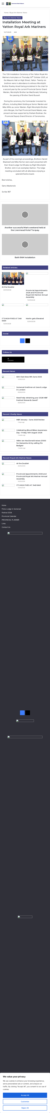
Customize (25, 1102)
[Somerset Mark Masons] (15, 4)
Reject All (25, 1108)
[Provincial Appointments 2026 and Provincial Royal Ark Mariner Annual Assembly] (37, 280)
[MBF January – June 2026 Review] (8, 423)
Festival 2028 (7, 513)
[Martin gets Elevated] (37, 310)
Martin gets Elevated (35, 318)
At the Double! (8, 287)
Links (4, 523)
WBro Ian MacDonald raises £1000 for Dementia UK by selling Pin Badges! (31, 443)
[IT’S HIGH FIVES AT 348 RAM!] (13, 310)
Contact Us (6, 527)
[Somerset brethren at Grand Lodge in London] (8, 390)
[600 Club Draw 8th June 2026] (8, 380)
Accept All (25, 1095)
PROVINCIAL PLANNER (10, 520)
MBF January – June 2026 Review (30, 420)
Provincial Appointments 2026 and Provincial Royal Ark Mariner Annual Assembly (37, 293)
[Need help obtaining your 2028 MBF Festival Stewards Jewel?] (8, 401)
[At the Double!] (13, 278)
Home (6, 13)
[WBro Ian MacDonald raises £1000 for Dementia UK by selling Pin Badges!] (8, 443)
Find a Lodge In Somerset (11, 509)
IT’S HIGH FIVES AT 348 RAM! (28, 485)
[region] (25, 1093)
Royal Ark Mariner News (18, 13)
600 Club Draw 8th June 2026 (29, 377)
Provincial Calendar (9, 516)
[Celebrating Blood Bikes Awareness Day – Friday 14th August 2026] (8, 433)
